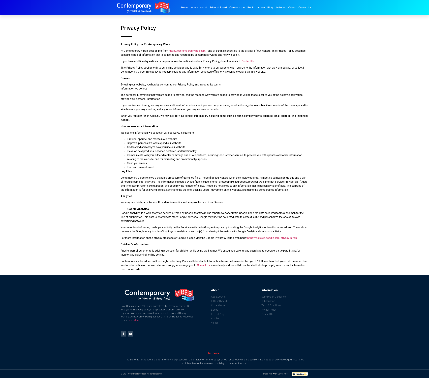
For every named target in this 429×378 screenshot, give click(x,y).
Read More (133, 320)
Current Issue (237, 7)
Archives (280, 7)
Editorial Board (218, 7)
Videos (292, 7)
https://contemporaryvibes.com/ (188, 50)
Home (184, 7)
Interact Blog (265, 7)
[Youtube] (130, 334)
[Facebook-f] (123, 334)
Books (251, 7)
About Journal (199, 7)
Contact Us (304, 7)
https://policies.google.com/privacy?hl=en (272, 238)
